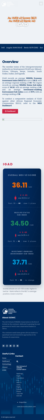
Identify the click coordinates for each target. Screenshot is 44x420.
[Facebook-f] (7, 346)
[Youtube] (10, 346)
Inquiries (22, 402)
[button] (41, 3)
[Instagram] (14, 346)
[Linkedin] (17, 346)
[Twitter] (3, 346)
